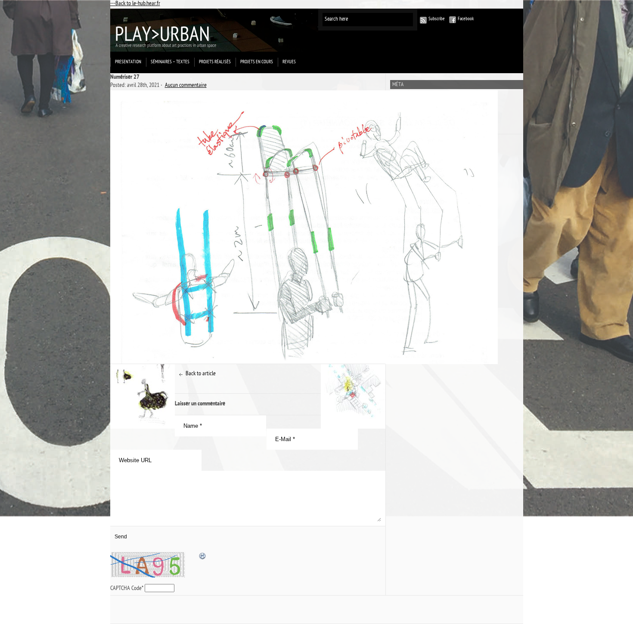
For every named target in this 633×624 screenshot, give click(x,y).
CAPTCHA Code (126, 589)
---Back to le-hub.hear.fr (135, 4)
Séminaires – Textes (170, 62)
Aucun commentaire (186, 86)
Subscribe (436, 19)
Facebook (466, 19)
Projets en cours (256, 62)
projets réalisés (215, 62)
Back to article (201, 374)
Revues (289, 62)
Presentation (128, 62)
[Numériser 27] (247, 227)
